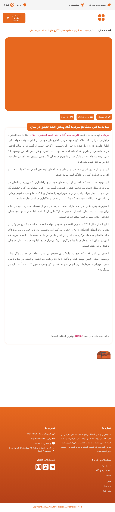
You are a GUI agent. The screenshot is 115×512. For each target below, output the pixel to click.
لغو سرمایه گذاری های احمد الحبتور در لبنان (54, 134)
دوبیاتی (105, 134)
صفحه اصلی (103, 30)
